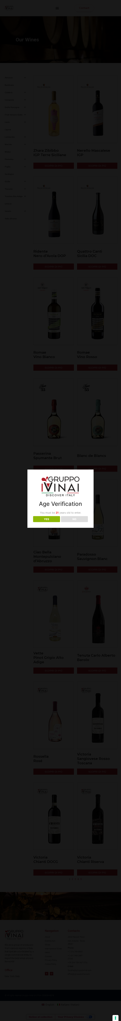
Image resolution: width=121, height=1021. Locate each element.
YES (46, 519)
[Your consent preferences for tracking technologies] (115, 1018)
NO (74, 519)
